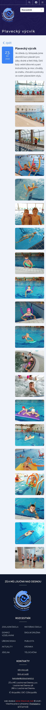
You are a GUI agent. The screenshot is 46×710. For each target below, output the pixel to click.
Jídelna (6, 652)
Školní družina (32, 632)
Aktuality (7, 647)
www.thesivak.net (25, 701)
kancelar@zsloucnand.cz (23, 678)
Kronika (28, 647)
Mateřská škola (33, 627)
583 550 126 (23, 670)
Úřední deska (9, 641)
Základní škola (10, 627)
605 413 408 (23, 674)
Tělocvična (30, 652)
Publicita (29, 641)
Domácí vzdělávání (8, 634)
